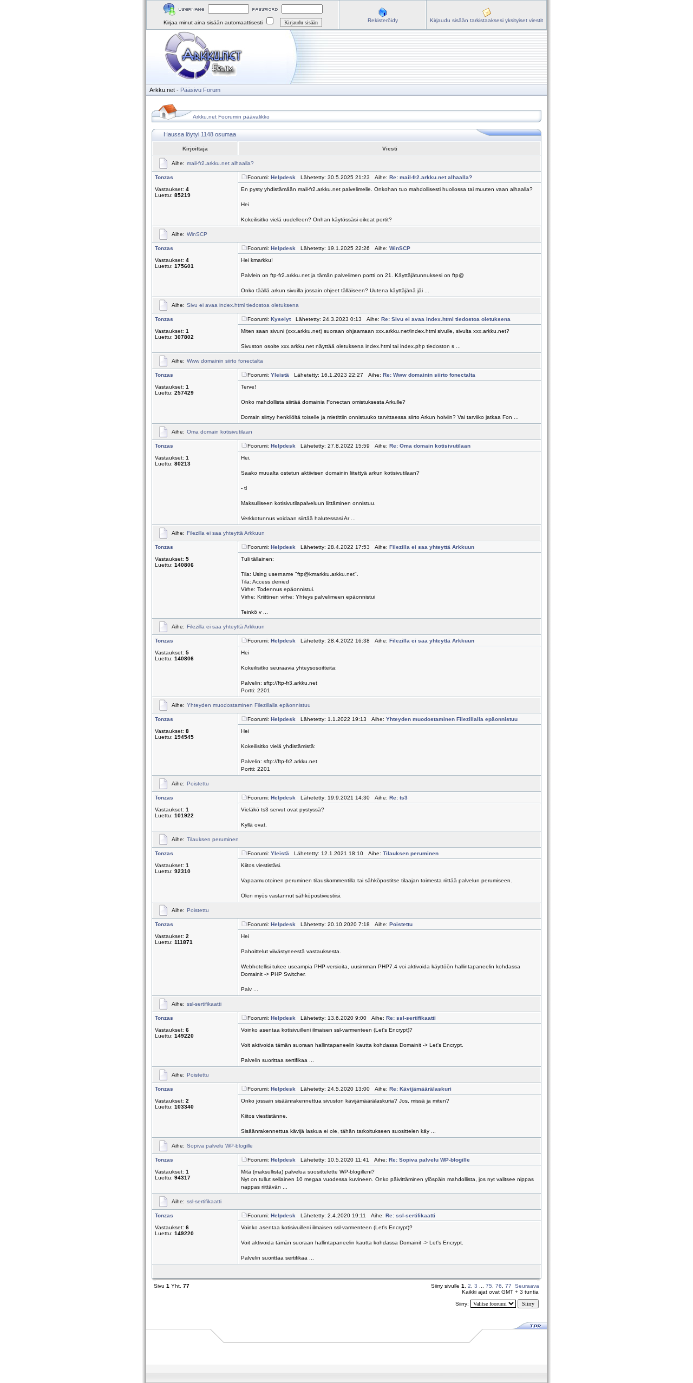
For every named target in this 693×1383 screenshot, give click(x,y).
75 (489, 1286)
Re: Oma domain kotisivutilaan (429, 446)
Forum (211, 90)
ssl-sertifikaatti (204, 1004)
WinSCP (197, 234)
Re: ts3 (398, 798)
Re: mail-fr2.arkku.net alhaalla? (430, 177)
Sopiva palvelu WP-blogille (220, 1146)
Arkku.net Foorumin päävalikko (231, 117)
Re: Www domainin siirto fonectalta (429, 375)
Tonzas (164, 177)
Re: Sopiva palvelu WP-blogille (429, 1160)
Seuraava (527, 1286)
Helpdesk (283, 177)
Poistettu (198, 783)
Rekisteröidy (383, 20)
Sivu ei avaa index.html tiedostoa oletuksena (243, 305)
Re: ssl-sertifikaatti (411, 1018)
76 (498, 1286)
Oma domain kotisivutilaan (219, 432)
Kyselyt (281, 319)
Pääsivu (190, 90)
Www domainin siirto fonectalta (225, 361)
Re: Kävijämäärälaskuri (420, 1089)
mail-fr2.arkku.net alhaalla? (220, 163)
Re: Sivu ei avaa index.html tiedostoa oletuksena (446, 319)
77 (508, 1286)
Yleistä (280, 375)
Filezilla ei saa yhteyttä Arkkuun (226, 533)
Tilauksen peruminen (213, 839)
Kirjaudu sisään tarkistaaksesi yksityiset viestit (486, 20)
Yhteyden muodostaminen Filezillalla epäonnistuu (249, 705)
